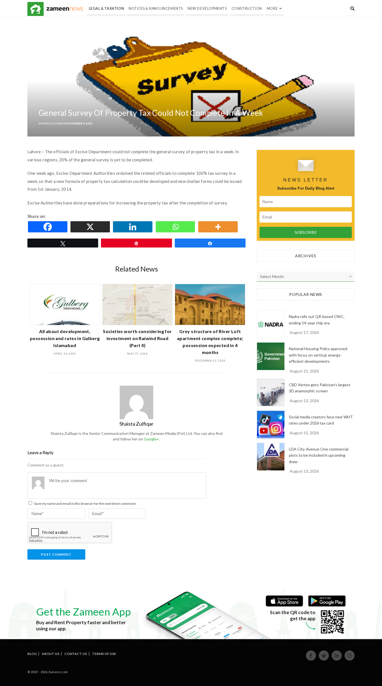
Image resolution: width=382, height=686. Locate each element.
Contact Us (75, 654)
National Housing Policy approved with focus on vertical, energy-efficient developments (318, 355)
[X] (91, 226)
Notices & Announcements (156, 8)
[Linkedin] (133, 226)
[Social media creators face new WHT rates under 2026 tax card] (271, 425)
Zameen (35, 9)
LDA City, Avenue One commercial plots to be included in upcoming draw (318, 455)
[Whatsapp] (176, 226)
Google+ (151, 439)
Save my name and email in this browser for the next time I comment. (85, 503)
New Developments (207, 8)
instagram (350, 660)
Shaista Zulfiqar (51, 123)
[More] (219, 226)
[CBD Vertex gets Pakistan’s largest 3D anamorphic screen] (271, 392)
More (272, 8)
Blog (32, 654)
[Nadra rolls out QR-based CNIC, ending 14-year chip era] (271, 324)
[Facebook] (48, 226)
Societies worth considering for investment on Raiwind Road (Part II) (137, 338)
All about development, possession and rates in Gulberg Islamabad (65, 338)
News (65, 9)
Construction (247, 8)
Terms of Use (104, 654)
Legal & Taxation (106, 8)
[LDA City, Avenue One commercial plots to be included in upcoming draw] (271, 457)
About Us (50, 654)
